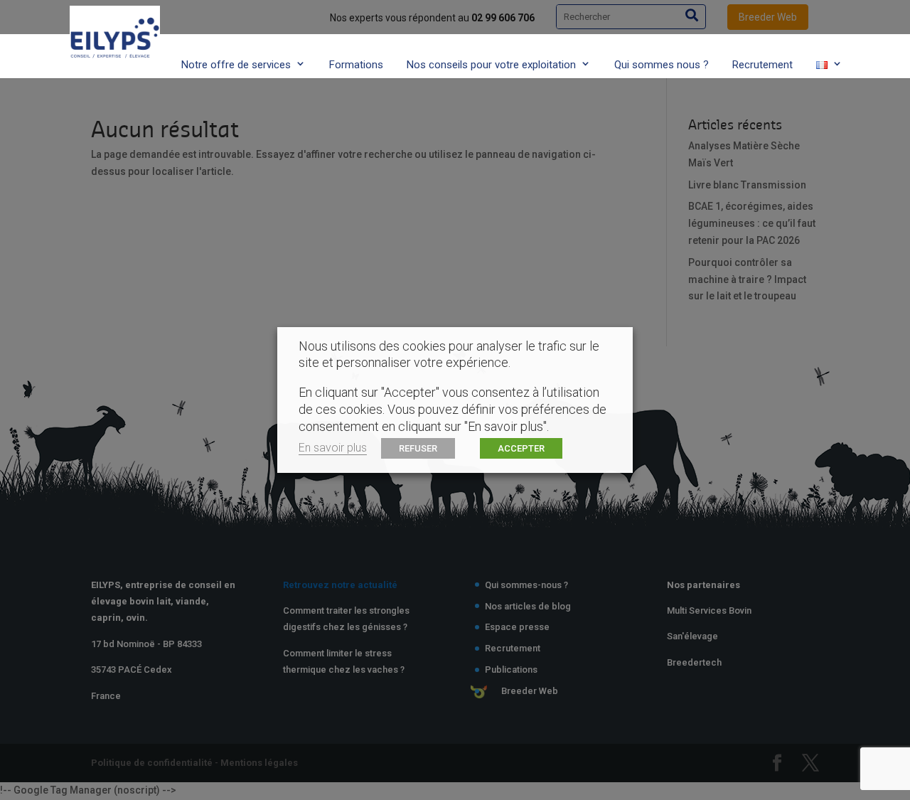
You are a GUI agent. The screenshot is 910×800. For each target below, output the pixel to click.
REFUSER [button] (418, 448)
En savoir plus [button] (333, 447)
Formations (356, 64)
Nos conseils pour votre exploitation (491, 64)
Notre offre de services (236, 64)
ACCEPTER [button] (521, 448)
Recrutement (762, 64)
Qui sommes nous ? (661, 64)
